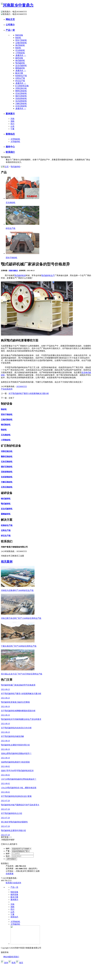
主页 (7, 167)
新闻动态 (10, 134)
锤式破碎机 (20, 60)
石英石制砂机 (21, 106)
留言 (21, 963)
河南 (12, 119)
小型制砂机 (20, 53)
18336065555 (21, 386)
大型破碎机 (15, 142)
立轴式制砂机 (21, 43)
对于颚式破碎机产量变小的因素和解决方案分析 (29, 393)
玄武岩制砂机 (21, 101)
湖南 (12, 121)
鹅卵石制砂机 (21, 91)
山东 (12, 126)
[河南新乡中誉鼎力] (17, 5)
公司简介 (10, 24)
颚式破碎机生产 (48, 275)
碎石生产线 (20, 81)
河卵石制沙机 (21, 88)
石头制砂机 (20, 50)
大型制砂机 (15, 139)
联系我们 (10, 152)
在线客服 (9, 874)
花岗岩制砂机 (21, 98)
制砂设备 (14, 892)
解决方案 (14, 897)
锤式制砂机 (20, 45)
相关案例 (6, 561)
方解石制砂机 (21, 103)
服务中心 (10, 146)
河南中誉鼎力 (13, 270)
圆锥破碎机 (20, 68)
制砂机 (18, 38)
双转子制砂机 (21, 40)
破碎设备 (14, 894)
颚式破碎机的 (20, 275)
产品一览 (10, 30)
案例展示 (10, 113)
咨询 (6, 963)
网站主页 (10, 19)
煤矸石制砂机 (21, 96)
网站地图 (7, 957)
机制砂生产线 (21, 76)
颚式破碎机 (20, 63)
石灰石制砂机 (21, 93)
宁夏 (12, 129)
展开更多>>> (6, 837)
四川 (12, 124)
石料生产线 (20, 78)
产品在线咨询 (6, 389)
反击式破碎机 (21, 65)
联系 (14, 963)
